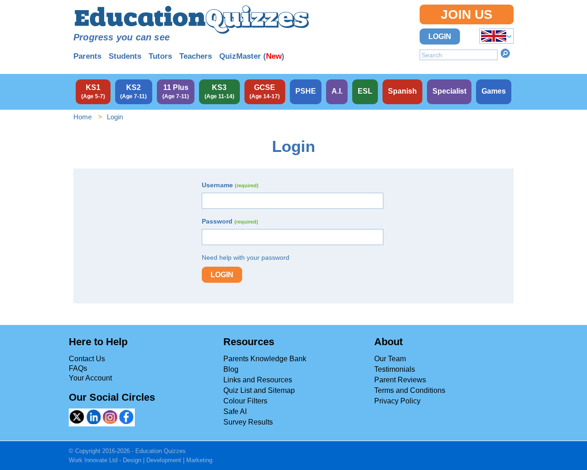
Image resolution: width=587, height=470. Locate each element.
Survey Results (248, 422)
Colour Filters (245, 401)
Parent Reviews (400, 380)
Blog (230, 369)
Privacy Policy (397, 401)
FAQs (78, 368)
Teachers (195, 56)
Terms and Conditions (409, 390)
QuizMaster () (251, 56)
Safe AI (235, 411)
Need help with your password (245, 257)
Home (82, 117)
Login (439, 36)
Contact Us (87, 359)
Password (230, 221)
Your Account (90, 378)
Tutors (160, 56)
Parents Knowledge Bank (264, 359)
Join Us (467, 14)
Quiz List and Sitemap (259, 390)
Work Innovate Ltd (93, 460)
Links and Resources (257, 380)
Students (125, 56)
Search (505, 53)
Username (230, 185)
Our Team (390, 359)
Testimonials (394, 369)
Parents (87, 56)
